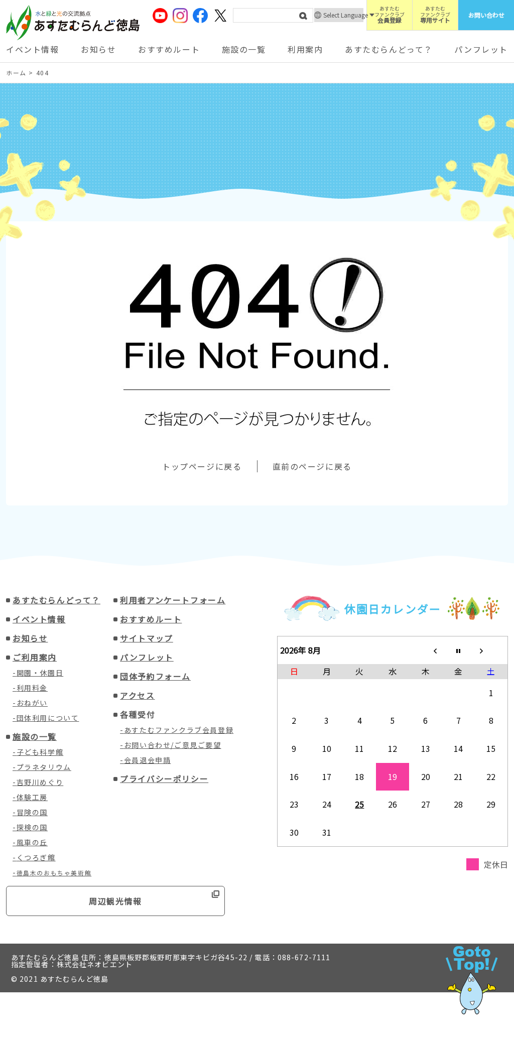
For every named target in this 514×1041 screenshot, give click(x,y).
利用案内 (305, 49)
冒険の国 (32, 812)
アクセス (137, 695)
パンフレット (481, 49)
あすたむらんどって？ (389, 49)
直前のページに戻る (312, 466)
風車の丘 (32, 842)
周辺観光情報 (115, 901)
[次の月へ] (491, 650)
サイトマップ (146, 638)
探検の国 (32, 827)
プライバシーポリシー (164, 778)
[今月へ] (458, 650)
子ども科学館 (40, 752)
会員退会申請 (147, 760)
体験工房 (32, 797)
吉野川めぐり (40, 782)
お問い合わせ (486, 15)
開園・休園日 (40, 673)
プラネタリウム (44, 767)
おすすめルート (169, 49)
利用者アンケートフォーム (172, 600)
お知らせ (98, 49)
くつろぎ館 (36, 857)
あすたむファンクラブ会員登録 (178, 730)
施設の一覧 (244, 49)
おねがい (32, 703)
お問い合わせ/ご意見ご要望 (172, 745)
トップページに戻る (201, 466)
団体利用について (48, 718)
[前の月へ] (425, 650)
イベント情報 (32, 49)
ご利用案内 (35, 657)
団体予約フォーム (155, 676)
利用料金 (32, 688)
